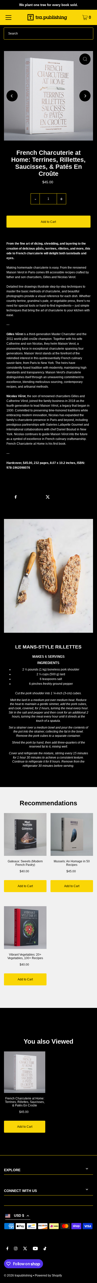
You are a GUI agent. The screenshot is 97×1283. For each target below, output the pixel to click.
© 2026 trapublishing (18, 1275)
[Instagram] (15, 1249)
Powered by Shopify (48, 1275)
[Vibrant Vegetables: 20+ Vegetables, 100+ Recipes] (25, 927)
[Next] (85, 96)
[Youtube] (35, 1249)
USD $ (19, 1215)
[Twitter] (25, 1249)
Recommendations (48, 803)
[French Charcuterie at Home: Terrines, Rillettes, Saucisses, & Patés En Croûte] (25, 1072)
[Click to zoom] (85, 59)
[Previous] (12, 96)
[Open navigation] (8, 17)
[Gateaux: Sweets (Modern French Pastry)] (25, 834)
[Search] (87, 34)
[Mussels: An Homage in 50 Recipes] (71, 834)
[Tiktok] (45, 1249)
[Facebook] (7, 1249)
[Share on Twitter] (48, 496)
